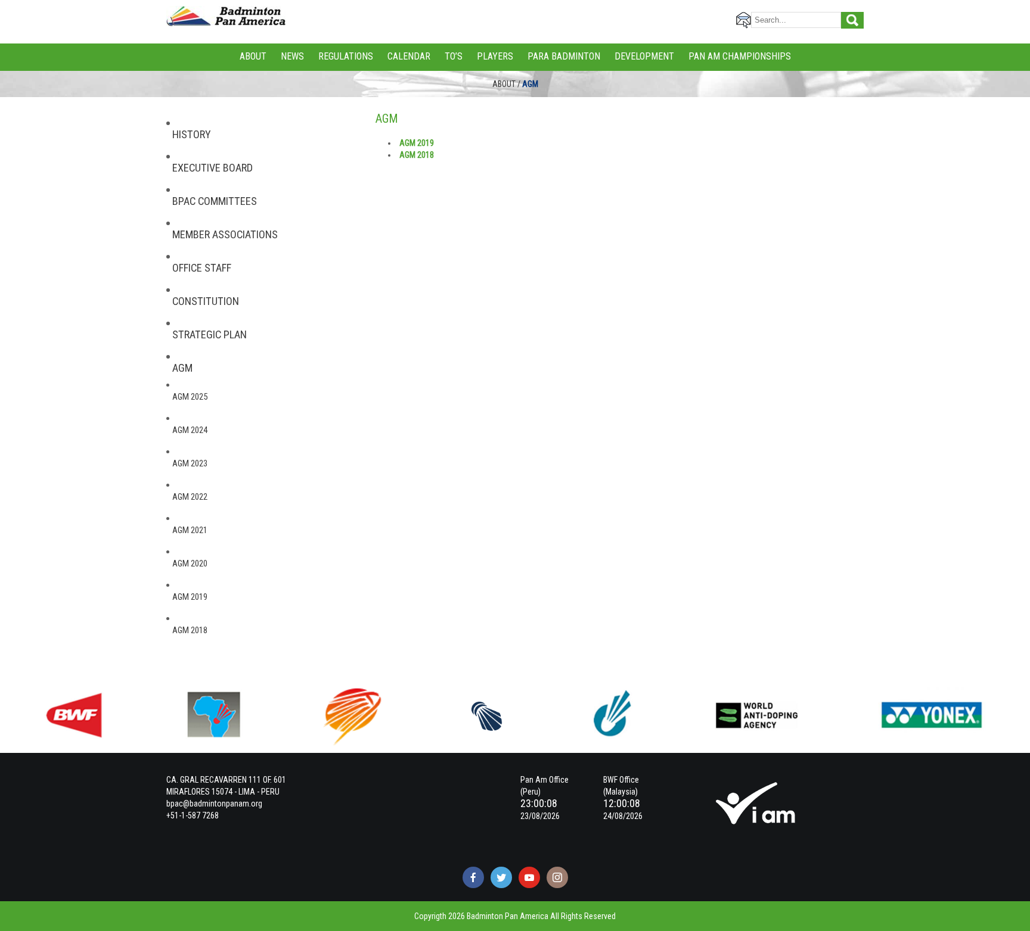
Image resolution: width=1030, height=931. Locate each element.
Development (644, 56)
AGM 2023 (189, 463)
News (292, 56)
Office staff (201, 268)
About (253, 56)
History (191, 135)
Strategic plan (209, 335)
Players (495, 56)
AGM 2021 (189, 530)
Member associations (225, 235)
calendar (408, 56)
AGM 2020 (189, 563)
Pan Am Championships (739, 56)
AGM (182, 368)
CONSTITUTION (205, 301)
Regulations (345, 56)
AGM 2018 (189, 630)
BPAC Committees (214, 201)
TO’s (454, 56)
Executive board (212, 168)
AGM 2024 (189, 430)
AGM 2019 (189, 596)
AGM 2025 (189, 396)
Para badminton (564, 56)
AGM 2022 (189, 496)
